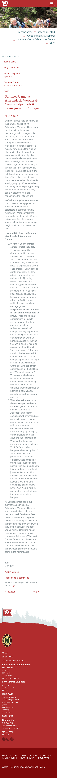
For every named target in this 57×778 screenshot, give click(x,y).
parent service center (10, 678)
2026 (52, 43)
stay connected (46, 32)
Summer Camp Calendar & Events (36, 39)
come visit (6, 673)
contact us (6, 712)
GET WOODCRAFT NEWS (13, 661)
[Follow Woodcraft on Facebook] (4, 739)
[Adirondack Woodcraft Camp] (5, 1)
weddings (6, 710)
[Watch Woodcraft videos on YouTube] (12, 739)
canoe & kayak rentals (11, 700)
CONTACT (34, 755)
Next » (36, 592)
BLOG (23, 755)
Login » (14, 585)
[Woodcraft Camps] (7, 640)
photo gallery (7, 675)
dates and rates (8, 668)
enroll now (6, 670)
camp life (5, 690)
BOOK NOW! (7, 716)
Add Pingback (12, 572)
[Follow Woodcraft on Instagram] (8, 739)
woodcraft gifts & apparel (41, 35)
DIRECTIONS (7, 657)
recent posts (25, 32)
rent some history (9, 697)
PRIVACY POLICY (26, 758)
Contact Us (8, 720)
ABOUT (5, 653)
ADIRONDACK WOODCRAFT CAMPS (29, 767)
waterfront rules (8, 707)
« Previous (10, 592)
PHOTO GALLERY (9, 755)
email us (5, 735)
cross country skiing (10, 702)
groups (4, 705)
